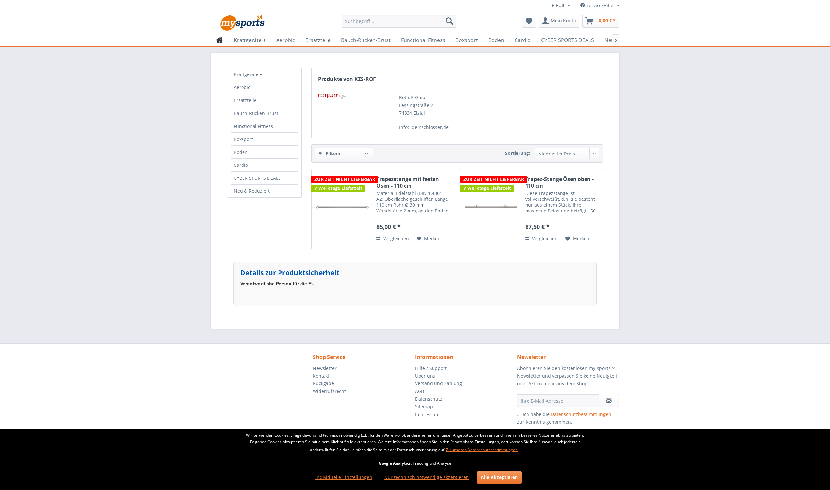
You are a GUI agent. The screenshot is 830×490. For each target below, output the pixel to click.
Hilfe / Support (431, 368)
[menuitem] (399, 21)
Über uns (425, 376)
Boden (241, 152)
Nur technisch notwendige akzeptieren (426, 477)
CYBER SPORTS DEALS (257, 178)
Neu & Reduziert (252, 191)
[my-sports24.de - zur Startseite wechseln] (241, 23)
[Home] (219, 40)
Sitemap (424, 407)
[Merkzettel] (529, 21)
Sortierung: (517, 153)
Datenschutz (428, 399)
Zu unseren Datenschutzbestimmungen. (482, 449)
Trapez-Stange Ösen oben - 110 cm (559, 182)
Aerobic (242, 87)
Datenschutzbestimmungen (581, 414)
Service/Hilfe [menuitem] (600, 5)
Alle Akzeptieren (499, 477)
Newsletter (325, 368)
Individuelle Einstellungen (343, 477)
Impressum (427, 414)
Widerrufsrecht (329, 391)
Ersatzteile (245, 100)
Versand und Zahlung (438, 383)
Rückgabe (323, 383)
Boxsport (243, 139)
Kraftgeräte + (248, 74)
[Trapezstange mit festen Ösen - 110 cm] (342, 209)
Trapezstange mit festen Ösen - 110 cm (407, 182)
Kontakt (321, 376)
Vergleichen (395, 238)
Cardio (241, 165)
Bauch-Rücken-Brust (256, 113)
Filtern (332, 153)
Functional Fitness (253, 126)
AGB (419, 391)
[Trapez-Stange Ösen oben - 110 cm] (491, 209)
